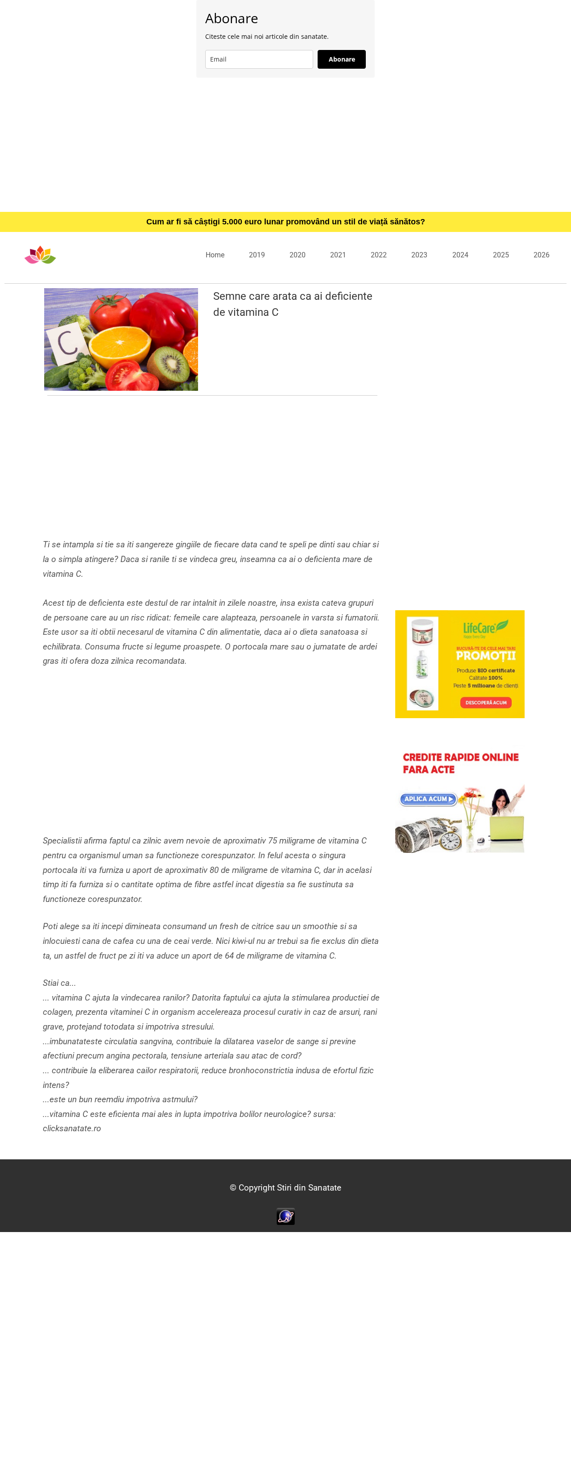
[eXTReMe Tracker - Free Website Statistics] (286, 1216)
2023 (419, 255)
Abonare (342, 59)
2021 (338, 255)
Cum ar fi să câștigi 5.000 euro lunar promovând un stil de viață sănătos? (285, 221)
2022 (379, 255)
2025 (501, 255)
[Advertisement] (285, 144)
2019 (257, 255)
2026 (542, 255)
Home (215, 255)
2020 (298, 255)
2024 (460, 255)
